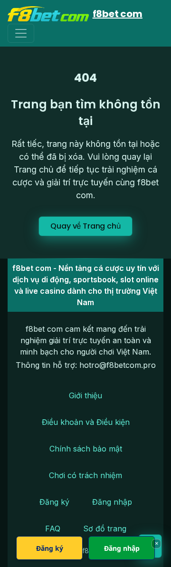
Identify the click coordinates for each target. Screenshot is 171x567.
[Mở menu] (21, 33)
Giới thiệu (85, 395)
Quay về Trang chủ (85, 226)
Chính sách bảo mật (85, 448)
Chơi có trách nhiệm (85, 475)
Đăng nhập (112, 502)
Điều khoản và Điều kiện (86, 422)
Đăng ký (54, 502)
